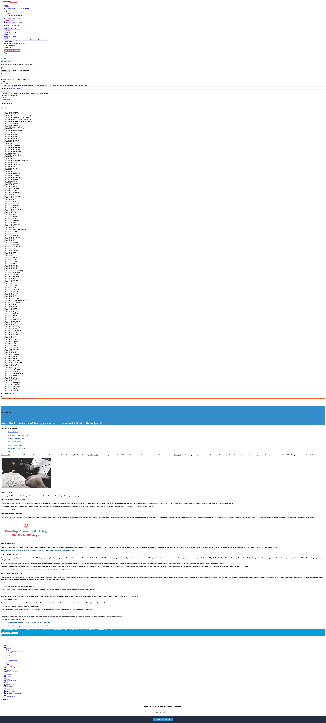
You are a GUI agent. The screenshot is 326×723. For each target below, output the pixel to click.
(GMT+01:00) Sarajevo (11, 220)
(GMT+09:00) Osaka (10, 340)
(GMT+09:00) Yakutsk (11, 347)
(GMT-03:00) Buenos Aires (12, 174)
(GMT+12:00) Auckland (11, 375)
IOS (4, 82)
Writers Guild (5, 409)
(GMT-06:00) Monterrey (12, 149)
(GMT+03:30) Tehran (11, 274)
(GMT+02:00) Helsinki (11, 243)
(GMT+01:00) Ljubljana (11, 211)
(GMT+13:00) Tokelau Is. (12, 390)
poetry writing (184, 577)
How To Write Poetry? (14, 441)
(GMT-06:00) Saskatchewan (13, 151)
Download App (9, 45)
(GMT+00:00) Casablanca (12, 185)
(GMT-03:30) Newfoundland (13, 170)
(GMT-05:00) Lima (9, 157)
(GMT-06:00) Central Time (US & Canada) (17, 119)
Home (6, 5)
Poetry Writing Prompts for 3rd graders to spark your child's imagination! (29, 622)
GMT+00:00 (17, 88)
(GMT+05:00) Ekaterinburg (12, 289)
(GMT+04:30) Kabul (10, 287)
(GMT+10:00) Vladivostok (12, 366)
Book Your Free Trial (6, 632)
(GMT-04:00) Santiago (11, 168)
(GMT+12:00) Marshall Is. (12, 381)
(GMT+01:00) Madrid (10, 213)
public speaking (93, 455)
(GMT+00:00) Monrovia (11, 192)
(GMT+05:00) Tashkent (11, 293)
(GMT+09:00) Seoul (10, 343)
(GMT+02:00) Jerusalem (11, 245)
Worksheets (12, 36)
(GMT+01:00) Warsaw (11, 228)
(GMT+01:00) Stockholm (12, 224)
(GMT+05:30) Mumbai (11, 112)
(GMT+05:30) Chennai (11, 295)
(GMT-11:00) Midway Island (13, 131)
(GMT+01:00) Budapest (11, 207)
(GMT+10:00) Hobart (11, 358)
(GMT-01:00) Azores (10, 181)
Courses (6, 7)
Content (7, 34)
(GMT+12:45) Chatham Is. (12, 385)
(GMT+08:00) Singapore (12, 334)
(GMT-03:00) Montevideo (12, 177)
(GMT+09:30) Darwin (10, 351)
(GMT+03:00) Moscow (11, 265)
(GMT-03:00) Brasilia (10, 172)
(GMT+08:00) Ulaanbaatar (12, 338)
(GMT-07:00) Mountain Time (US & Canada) (18, 121)
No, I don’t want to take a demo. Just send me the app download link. (25, 94)
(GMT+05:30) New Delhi (11, 299)
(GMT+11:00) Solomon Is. (12, 371)
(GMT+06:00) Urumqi (11, 310)
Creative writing (5, 455)
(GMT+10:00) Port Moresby (13, 362)
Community (8, 42)
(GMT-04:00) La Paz (10, 166)
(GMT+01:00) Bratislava (11, 203)
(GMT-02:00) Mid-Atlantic (12, 179)
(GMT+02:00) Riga (10, 252)
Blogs (6, 36)
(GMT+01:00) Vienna (10, 226)
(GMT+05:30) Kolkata (11, 297)
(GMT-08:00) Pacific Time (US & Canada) (17, 118)
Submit (3, 97)
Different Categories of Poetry (16, 438)
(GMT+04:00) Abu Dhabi (12, 276)
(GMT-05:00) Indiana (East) (12, 155)
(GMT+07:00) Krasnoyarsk (12, 319)
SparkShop (7, 43)
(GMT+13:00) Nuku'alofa (12, 386)
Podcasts (24, 43)
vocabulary (37, 577)
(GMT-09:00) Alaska (10, 134)
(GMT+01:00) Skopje (10, 222)
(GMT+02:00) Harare (10, 241)
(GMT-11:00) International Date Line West (18, 129)
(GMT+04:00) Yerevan (11, 286)
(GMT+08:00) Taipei (10, 336)
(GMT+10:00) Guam (10, 357)
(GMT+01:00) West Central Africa (15, 230)
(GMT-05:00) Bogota (10, 153)
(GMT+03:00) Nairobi (11, 267)
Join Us (6, 38)
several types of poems (13, 517)
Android (5, 84)
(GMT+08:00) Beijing (10, 323)
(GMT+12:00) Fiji (9, 377)
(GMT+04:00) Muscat (11, 280)
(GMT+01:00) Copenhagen (12, 209)
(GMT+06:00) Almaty (10, 304)
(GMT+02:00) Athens (11, 235)
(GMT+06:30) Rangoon (11, 312)
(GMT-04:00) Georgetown (12, 164)
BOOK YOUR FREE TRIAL (12, 50)
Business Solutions (10, 32)
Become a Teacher (10, 40)
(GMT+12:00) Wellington (12, 383)
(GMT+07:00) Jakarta (10, 317)
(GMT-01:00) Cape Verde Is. (13, 183)
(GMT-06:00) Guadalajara (12, 146)
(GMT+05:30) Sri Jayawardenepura (15, 301)
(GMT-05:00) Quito (10, 159)
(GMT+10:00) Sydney (11, 364)
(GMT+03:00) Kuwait (10, 261)
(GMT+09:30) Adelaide (11, 349)
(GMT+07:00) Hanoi (10, 315)
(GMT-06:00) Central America (13, 144)
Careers (45, 40)
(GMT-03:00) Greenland (11, 175)
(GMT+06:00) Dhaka (10, 308)
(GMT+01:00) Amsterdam (12, 196)
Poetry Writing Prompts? (15, 445)
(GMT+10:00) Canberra (11, 355)
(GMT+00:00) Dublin (10, 187)
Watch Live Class (29, 398)
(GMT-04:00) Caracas (11, 162)
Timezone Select (5, 99)
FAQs (9, 451)
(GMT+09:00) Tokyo (10, 345)
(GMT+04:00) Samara (11, 282)
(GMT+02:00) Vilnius (10, 258)
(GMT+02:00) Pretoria (11, 250)
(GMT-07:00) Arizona (10, 138)
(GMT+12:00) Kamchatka (12, 379)
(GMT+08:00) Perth (10, 332)
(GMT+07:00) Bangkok (11, 314)
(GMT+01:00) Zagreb (11, 231)
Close (2, 396)
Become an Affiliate (36, 40)
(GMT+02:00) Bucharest (12, 237)
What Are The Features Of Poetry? (18, 435)
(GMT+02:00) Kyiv (10, 248)
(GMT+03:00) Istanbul (11, 259)
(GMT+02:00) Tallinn (10, 256)
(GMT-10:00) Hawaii (10, 133)
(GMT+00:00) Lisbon (10, 190)
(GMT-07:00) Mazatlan (11, 142)
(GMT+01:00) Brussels (11, 205)
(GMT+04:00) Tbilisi (10, 284)
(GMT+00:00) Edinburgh (12, 189)
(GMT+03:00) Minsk (10, 263)
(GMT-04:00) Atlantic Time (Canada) (16, 161)
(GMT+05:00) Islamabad (11, 123)
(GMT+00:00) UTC (10, 194)
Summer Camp (16, 43)
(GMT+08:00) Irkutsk (10, 329)
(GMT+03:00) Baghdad (11, 114)
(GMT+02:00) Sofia (10, 254)
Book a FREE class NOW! (8, 509)
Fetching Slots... (5, 91)
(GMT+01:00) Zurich (10, 233)
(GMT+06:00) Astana (10, 306)
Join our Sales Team (23, 40)
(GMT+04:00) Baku (10, 278)
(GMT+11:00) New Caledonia (13, 370)
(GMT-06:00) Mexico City (12, 147)
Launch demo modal (6, 61)
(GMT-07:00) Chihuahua (11, 140)
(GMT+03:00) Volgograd (12, 273)
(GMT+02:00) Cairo (10, 239)
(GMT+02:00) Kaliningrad (12, 246)
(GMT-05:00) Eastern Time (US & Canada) (17, 116)
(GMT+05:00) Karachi (11, 291)
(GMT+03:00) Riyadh (10, 269)
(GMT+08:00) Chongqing (12, 325)
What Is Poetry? (13, 432)
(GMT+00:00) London (11, 125)
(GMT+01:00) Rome (10, 218)
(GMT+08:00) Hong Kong (12, 327)
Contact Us (7, 47)
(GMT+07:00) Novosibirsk (12, 321)
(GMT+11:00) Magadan (11, 368)
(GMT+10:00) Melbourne (12, 360)
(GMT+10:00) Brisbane (11, 353)
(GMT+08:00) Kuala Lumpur (13, 330)
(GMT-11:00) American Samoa (13, 127)
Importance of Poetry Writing (16, 448)
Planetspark (177, 455)
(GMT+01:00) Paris (10, 215)
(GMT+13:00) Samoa (10, 388)
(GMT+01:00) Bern (10, 202)
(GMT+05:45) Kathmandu (12, 302)
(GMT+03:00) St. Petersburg (13, 271)
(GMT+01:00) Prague (11, 217)
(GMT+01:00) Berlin (10, 200)
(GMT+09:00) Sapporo (11, 342)
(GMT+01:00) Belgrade (11, 198)
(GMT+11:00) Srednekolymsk (13, 373)
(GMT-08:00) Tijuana (10, 136)
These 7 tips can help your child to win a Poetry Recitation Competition (28, 626)
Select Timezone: (6, 88)
